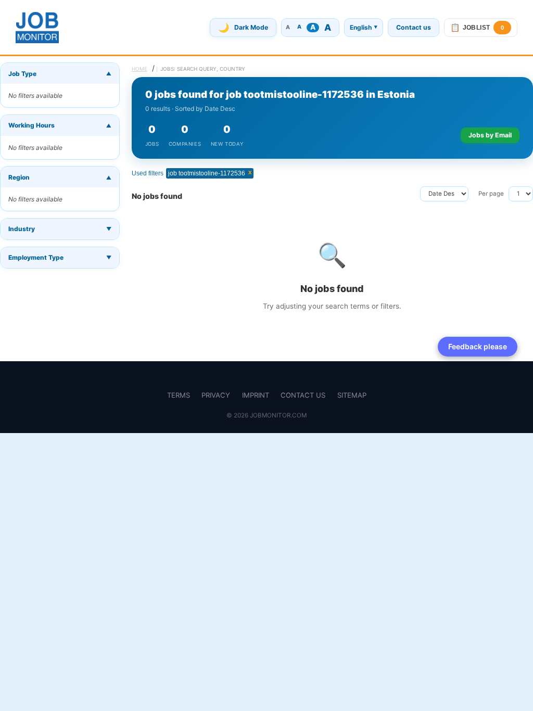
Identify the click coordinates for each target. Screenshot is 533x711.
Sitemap (351, 395)
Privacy (215, 395)
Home (139, 69)
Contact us (413, 27)
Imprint (255, 395)
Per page (491, 193)
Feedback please (477, 346)
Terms (178, 395)
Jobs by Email (490, 135)
